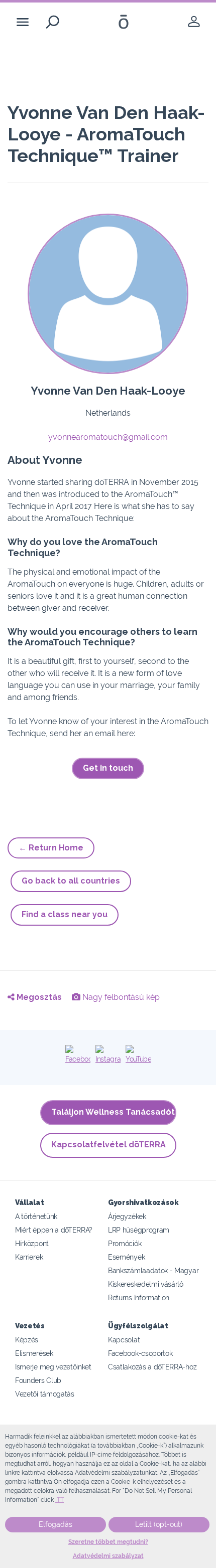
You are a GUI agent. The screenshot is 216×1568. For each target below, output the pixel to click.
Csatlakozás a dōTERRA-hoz (152, 1366)
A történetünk (36, 1216)
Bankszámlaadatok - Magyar (153, 1270)
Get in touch (108, 768)
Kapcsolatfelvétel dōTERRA (108, 1144)
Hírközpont (32, 1243)
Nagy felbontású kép (120, 997)
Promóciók (124, 1243)
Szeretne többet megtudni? (108, 1541)
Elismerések (34, 1353)
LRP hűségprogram (138, 1230)
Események (126, 1257)
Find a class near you (64, 914)
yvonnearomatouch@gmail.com (108, 437)
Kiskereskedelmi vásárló (145, 1284)
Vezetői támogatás (44, 1393)
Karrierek (29, 1257)
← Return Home (51, 847)
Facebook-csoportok (140, 1353)
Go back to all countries (71, 881)
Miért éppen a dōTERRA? (53, 1230)
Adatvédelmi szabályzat (108, 1555)
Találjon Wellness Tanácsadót (113, 1112)
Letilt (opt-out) (158, 1524)
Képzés (26, 1339)
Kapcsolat (124, 1339)
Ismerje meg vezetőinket (53, 1366)
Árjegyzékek (127, 1216)
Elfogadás (55, 1524)
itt (59, 1499)
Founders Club (38, 1380)
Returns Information (138, 1297)
